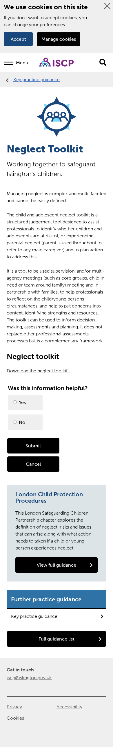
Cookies (15, 718)
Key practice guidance (36, 79)
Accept (18, 39)
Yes (22, 402)
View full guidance (56, 565)
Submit (33, 446)
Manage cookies (58, 39)
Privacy (14, 706)
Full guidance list (56, 639)
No (21, 422)
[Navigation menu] (8, 63)
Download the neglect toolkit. (38, 371)
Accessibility (69, 706)
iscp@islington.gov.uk (29, 677)
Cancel (33, 464)
